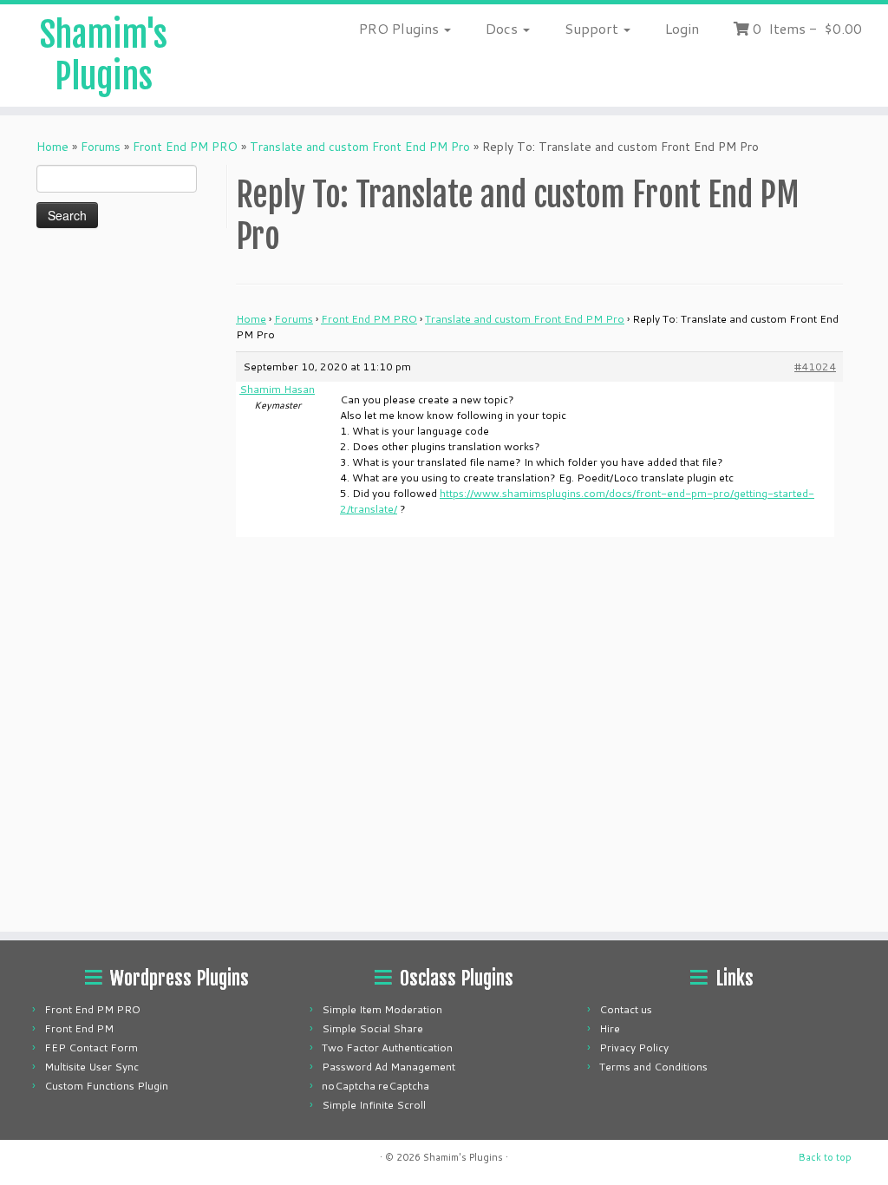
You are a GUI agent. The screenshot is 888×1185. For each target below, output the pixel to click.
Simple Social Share (372, 1028)
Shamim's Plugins (103, 55)
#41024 (815, 366)
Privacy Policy (634, 1047)
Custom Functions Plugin (106, 1085)
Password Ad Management (388, 1066)
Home (52, 146)
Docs (503, 28)
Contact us (625, 1009)
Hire (609, 1028)
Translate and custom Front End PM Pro (360, 146)
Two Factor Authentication (387, 1047)
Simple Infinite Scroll (374, 1104)
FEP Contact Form (91, 1047)
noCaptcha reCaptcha (375, 1085)
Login (682, 28)
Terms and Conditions (653, 1066)
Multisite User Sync (91, 1066)
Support (593, 28)
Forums (101, 146)
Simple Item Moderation (382, 1009)
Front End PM (79, 1028)
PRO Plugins (400, 28)
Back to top (825, 1157)
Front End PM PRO (185, 146)
